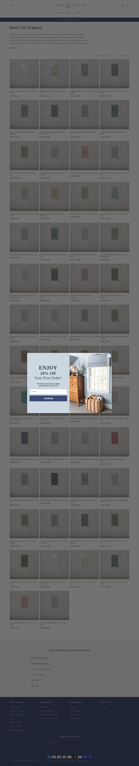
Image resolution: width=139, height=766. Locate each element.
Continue (48, 398)
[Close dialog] (109, 356)
